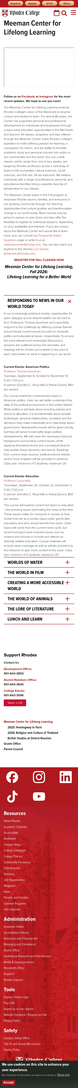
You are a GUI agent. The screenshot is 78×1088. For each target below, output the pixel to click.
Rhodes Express (13, 979)
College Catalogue (15, 850)
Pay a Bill (9, 1002)
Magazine (10, 885)
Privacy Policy (12, 1020)
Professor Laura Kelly (17, 481)
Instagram (39, 777)
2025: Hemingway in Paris (25, 727)
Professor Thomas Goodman (22, 371)
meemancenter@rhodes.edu (22, 244)
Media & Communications (19, 962)
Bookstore (10, 838)
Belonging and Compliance (20, 944)
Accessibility (11, 832)
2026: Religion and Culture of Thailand (33, 732)
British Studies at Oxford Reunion (29, 738)
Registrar (9, 973)
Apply (32, 3)
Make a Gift (15, 703)
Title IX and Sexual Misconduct (22, 1043)
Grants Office (12, 743)
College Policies (13, 856)
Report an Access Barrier (19, 1008)
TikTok (12, 797)
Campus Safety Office (17, 1038)
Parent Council (13, 749)
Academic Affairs (14, 926)
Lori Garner (41, 249)
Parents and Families (16, 897)
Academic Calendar (15, 826)
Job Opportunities (14, 879)
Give (66, 3)
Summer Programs (15, 903)
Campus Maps (12, 844)
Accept (8, 1082)
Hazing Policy (12, 1049)
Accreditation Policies (16, 932)
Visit (49, 3)
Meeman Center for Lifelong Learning (28, 721)
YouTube (39, 797)
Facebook (12, 777)
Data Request (12, 868)
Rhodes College (21, 13)
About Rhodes (12, 820)
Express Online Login (16, 997)
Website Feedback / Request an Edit (25, 1014)
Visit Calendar (12, 909)
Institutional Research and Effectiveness (27, 956)
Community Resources (17, 862)
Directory (9, 874)
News (7, 891)
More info (63, 1075)
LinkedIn (66, 777)
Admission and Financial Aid (20, 938)
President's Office (14, 968)
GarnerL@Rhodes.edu (20, 253)
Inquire (15, 3)
